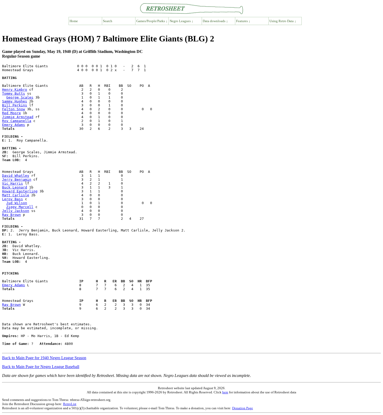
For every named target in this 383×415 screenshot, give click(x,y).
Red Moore (11, 113)
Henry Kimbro (14, 89)
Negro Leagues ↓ (181, 21)
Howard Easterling (20, 191)
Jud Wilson (16, 203)
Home (74, 21)
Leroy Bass (12, 199)
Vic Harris (12, 183)
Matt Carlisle (15, 195)
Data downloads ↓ (215, 21)
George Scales (19, 97)
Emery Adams (13, 125)
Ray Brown (11, 215)
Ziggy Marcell (19, 207)
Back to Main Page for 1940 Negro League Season (44, 358)
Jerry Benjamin (16, 179)
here (225, 392)
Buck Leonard (14, 187)
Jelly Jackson (15, 211)
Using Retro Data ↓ (282, 21)
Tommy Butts (13, 93)
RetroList (69, 404)
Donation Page (242, 408)
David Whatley (15, 176)
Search (107, 21)
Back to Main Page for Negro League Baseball (40, 366)
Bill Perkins (14, 105)
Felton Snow (13, 109)
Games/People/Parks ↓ (152, 21)
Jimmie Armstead (17, 117)
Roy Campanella (16, 121)
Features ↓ (243, 21)
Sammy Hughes (14, 101)
